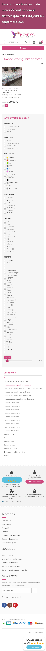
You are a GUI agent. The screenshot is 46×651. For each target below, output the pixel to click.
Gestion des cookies (10, 539)
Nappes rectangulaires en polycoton (18, 395)
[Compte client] (34, 42)
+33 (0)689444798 (35, 478)
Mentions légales (9, 543)
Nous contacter (35, 482)
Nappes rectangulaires (13, 378)
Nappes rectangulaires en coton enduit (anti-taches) (23, 388)
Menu (23, 48)
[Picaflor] (3, 54)
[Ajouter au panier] (6, 105)
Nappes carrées (9, 445)
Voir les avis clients (13, 479)
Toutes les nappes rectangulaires (16, 381)
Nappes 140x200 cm (12, 406)
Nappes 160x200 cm (12, 420)
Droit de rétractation (10, 563)
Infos (7, 455)
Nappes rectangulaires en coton (18, 385)
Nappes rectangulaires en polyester (17, 392)
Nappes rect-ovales (10, 438)
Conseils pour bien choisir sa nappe (17, 452)
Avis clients (6, 524)
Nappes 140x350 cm (12, 417)
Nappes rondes (9, 434)
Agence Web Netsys (36, 632)
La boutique (7, 521)
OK (34, 590)
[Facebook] (4, 605)
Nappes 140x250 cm (12, 410)
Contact (5, 532)
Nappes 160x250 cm (12, 424)
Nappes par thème (10, 448)
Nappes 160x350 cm (12, 431)
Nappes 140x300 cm (12, 413)
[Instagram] (9, 605)
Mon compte (7, 555)
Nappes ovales (9, 441)
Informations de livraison (12, 559)
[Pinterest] (15, 605)
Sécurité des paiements (11, 566)
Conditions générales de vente (14, 570)
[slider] (7, 361)
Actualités (6, 528)
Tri (41, 63)
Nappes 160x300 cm (12, 427)
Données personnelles (11, 535)
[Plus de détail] (3, 105)
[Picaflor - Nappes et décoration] (23, 34)
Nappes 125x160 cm (12, 402)
